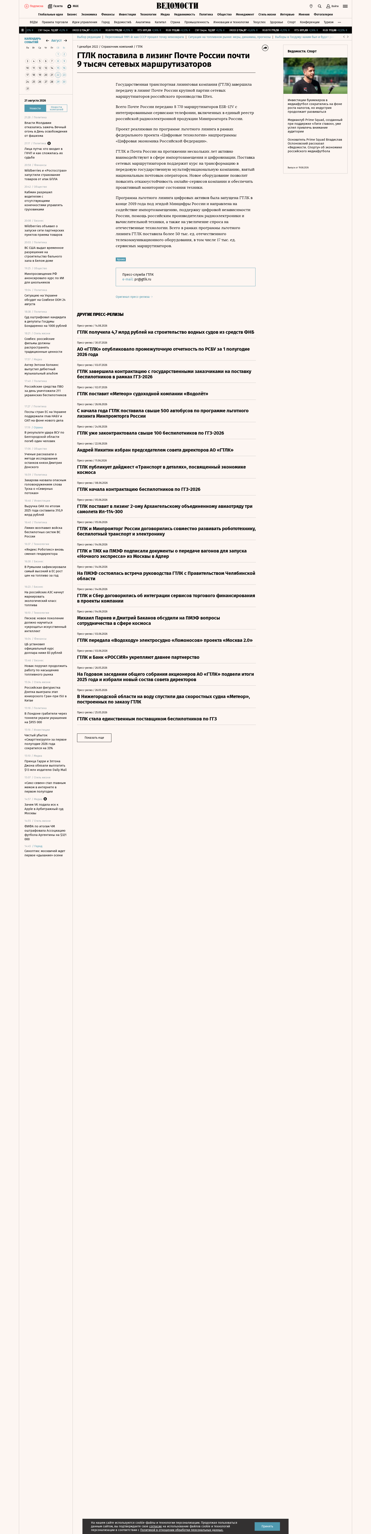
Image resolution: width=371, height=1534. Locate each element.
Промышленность (196, 22)
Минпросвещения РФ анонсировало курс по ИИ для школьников (44, 278)
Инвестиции (127, 14)
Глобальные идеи (50, 14)
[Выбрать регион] (311, 6)
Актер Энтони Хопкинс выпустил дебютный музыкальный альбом (41, 369)
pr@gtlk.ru (142, 279)
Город (106, 22)
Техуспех (259, 22)
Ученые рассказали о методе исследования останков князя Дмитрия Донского (43, 460)
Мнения (304, 14)
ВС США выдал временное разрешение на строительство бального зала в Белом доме (44, 254)
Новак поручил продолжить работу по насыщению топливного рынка (45, 670)
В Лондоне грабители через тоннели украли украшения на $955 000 (45, 718)
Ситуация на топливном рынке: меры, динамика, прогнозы (229, 37)
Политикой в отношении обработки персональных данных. (181, 1530)
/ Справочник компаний (116, 47)
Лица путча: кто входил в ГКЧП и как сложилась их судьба (43, 153)
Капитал (160, 22)
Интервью (287, 14)
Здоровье (276, 22)
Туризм (328, 22)
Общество (224, 14)
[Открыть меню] (345, 6)
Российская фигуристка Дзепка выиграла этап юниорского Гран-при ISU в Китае (45, 694)
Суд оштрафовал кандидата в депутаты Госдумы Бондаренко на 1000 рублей (45, 321)
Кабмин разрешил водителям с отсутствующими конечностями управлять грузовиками (43, 200)
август (56, 40)
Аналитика (143, 22)
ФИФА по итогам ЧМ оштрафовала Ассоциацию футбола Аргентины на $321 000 (45, 832)
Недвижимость (184, 14)
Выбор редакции (89, 37)
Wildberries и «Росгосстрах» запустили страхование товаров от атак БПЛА (45, 175)
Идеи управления (84, 22)
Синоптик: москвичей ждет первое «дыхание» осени (44, 853)
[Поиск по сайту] (320, 6)
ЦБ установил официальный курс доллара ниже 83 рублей (43, 648)
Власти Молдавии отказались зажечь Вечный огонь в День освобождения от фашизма (45, 129)
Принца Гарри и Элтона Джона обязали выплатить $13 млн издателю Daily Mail (45, 765)
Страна (175, 22)
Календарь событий (32, 40)
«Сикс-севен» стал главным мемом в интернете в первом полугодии (45, 787)
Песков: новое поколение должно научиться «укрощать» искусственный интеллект (45, 624)
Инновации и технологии (231, 22)
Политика (206, 14)
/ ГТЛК (138, 47)
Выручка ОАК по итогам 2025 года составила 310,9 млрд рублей (43, 510)
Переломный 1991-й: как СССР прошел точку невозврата (144, 37)
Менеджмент (245, 14)
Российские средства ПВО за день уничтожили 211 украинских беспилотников (45, 391)
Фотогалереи (323, 14)
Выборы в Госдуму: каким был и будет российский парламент (318, 37)
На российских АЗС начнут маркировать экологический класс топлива (44, 598)
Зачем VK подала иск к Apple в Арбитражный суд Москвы (43, 809)
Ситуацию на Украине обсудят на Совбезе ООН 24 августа (44, 300)
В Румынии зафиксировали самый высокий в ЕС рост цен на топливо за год (45, 571)
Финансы (108, 14)
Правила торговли (55, 22)
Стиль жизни (267, 14)
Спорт (291, 22)
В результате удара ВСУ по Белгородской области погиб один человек (44, 437)
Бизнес (72, 14)
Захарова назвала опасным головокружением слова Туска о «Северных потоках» (45, 486)
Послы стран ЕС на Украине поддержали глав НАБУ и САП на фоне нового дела (45, 416)
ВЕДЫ (34, 22)
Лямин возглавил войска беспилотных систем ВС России (43, 532)
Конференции (309, 22)
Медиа (165, 14)
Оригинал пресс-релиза (133, 297)
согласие (155, 1526)
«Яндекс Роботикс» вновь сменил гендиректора (44, 552)
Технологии (148, 14)
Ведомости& (122, 22)
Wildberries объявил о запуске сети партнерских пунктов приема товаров (44, 230)
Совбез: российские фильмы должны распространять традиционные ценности (43, 345)
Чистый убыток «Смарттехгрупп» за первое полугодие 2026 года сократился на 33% (45, 741)
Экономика (89, 14)
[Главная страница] (177, 6)
